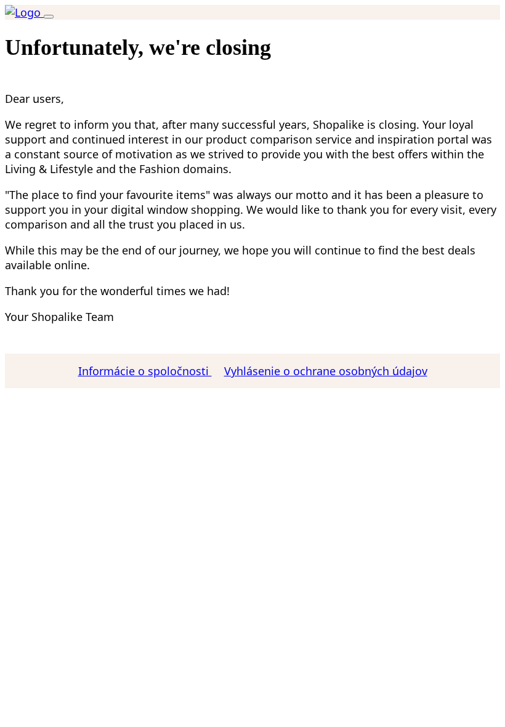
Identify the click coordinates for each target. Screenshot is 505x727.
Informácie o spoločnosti (145, 371)
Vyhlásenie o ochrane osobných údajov (325, 371)
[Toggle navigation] (49, 16)
